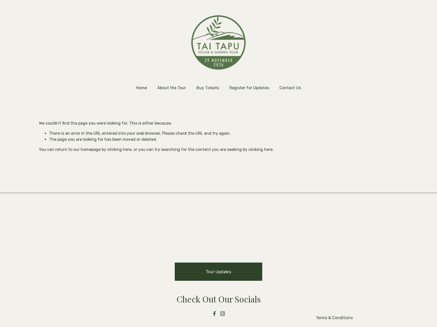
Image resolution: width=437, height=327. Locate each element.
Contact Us (290, 87)
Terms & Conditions (334, 317)
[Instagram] (222, 313)
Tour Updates (218, 271)
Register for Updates (249, 87)
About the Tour (171, 87)
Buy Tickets (207, 87)
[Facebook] (214, 313)
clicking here (119, 149)
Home (141, 87)
